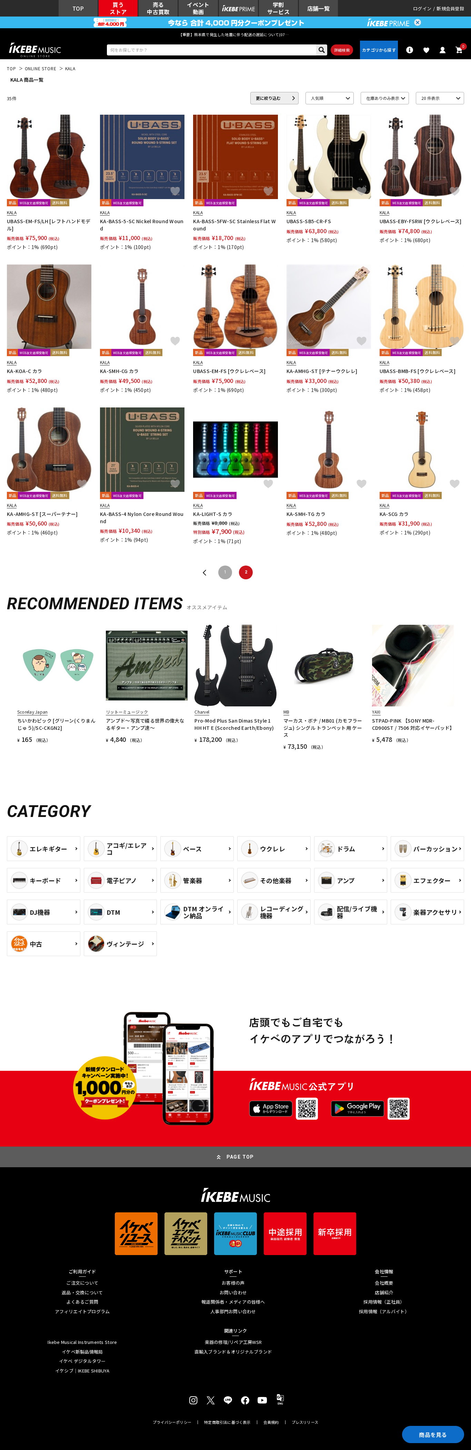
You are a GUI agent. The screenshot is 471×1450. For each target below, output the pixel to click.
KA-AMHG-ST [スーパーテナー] (42, 513)
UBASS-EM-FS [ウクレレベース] (229, 370)
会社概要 (384, 1283)
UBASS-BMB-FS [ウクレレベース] (417, 370)
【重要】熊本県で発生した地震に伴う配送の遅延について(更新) (235, 34)
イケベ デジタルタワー (82, 1361)
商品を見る (433, 1434)
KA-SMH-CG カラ (119, 370)
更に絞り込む (268, 98)
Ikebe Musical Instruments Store (82, 1342)
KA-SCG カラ (394, 513)
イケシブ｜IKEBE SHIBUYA (82, 1371)
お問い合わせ (233, 1292)
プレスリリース (305, 1422)
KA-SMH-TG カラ (306, 513)
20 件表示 (430, 98)
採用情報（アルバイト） (384, 1311)
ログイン (422, 8)
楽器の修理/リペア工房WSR (233, 1342)
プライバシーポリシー (172, 1422)
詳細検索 (342, 50)
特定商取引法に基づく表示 (227, 1422)
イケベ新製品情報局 (82, 1352)
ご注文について (82, 1283)
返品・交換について (82, 1292)
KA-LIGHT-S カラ (212, 513)
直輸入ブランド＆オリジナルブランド (233, 1352)
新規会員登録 (450, 8)
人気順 (317, 98)
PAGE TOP (240, 1157)
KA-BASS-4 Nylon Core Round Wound (141, 517)
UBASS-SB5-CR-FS (309, 221)
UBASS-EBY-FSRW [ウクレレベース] (421, 221)
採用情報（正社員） (383, 1302)
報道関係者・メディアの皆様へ (233, 1302)
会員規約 (271, 1422)
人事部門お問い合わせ (233, 1311)
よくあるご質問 (82, 1302)
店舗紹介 (384, 1292)
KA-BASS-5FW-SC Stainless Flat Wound (234, 224)
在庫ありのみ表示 (382, 98)
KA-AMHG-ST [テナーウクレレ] (322, 370)
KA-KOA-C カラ (24, 370)
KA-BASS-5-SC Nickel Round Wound (141, 224)
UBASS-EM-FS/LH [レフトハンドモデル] (49, 224)
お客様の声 (233, 1283)
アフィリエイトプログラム (82, 1311)
